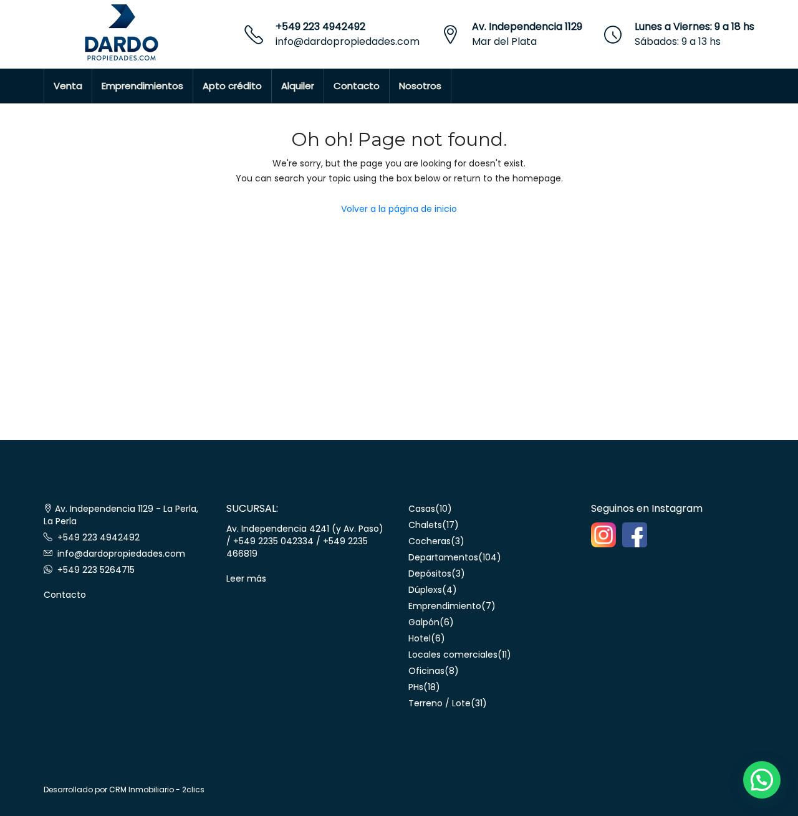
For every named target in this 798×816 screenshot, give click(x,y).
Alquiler (297, 85)
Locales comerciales (453, 654)
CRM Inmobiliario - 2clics (156, 789)
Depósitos (429, 573)
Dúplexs (425, 589)
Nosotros (420, 85)
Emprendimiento (444, 606)
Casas (421, 508)
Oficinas (426, 671)
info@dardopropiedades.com (348, 41)
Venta (68, 85)
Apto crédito (232, 85)
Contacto (357, 85)
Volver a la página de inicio (399, 209)
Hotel (419, 638)
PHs (415, 687)
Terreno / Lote (439, 703)
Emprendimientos (142, 85)
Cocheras (429, 541)
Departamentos (443, 557)
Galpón (424, 622)
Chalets (425, 525)
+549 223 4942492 (320, 26)
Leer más (246, 578)
